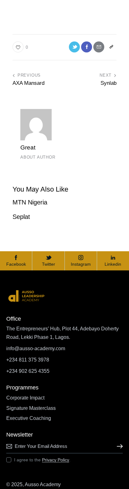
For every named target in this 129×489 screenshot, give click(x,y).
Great (27, 147)
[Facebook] (86, 46)
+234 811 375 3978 (27, 359)
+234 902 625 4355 (27, 371)
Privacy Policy (55, 460)
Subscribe (118, 446)
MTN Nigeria (30, 202)
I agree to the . (42, 459)
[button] (111, 46)
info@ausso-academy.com (35, 348)
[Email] (98, 46)
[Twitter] (74, 46)
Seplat (21, 216)
